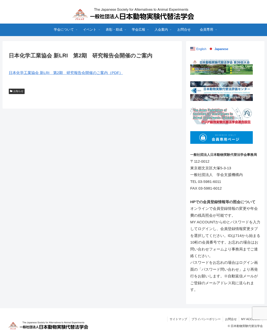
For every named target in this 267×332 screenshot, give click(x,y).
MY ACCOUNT (251, 319)
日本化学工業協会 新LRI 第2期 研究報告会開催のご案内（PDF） (66, 73)
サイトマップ (178, 319)
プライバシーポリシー (206, 319)
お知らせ (18, 91)
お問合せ (231, 319)
